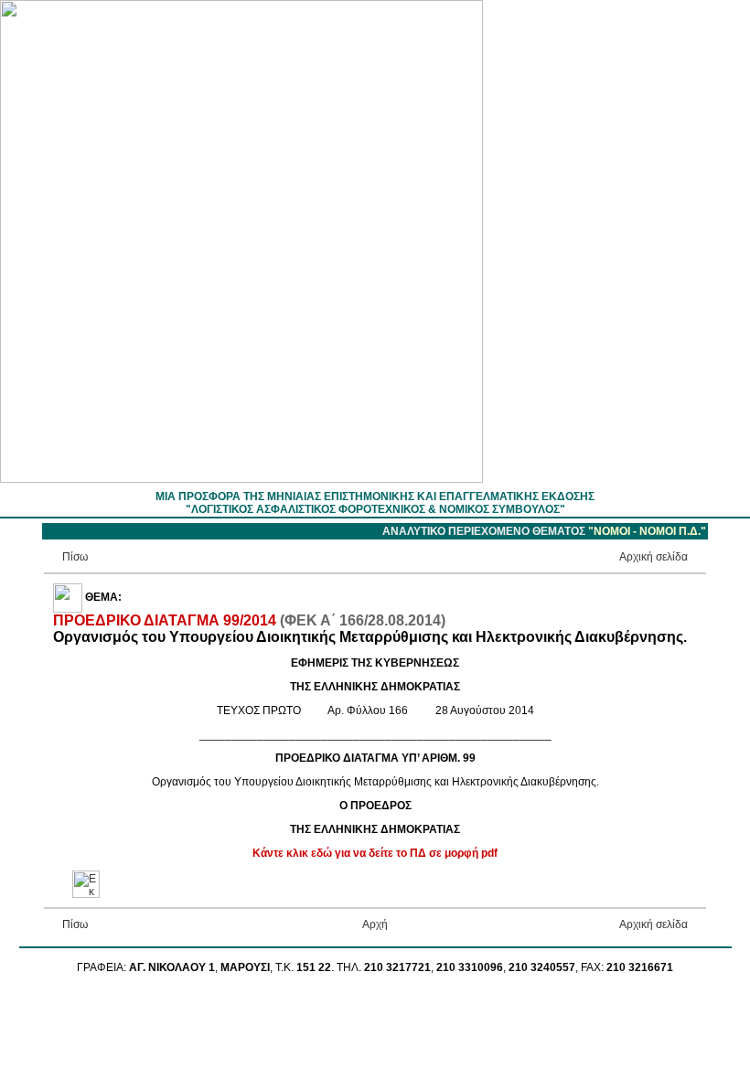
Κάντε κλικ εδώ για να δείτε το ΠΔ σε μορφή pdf (375, 853)
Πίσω (75, 556)
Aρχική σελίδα (653, 556)
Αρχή (375, 924)
